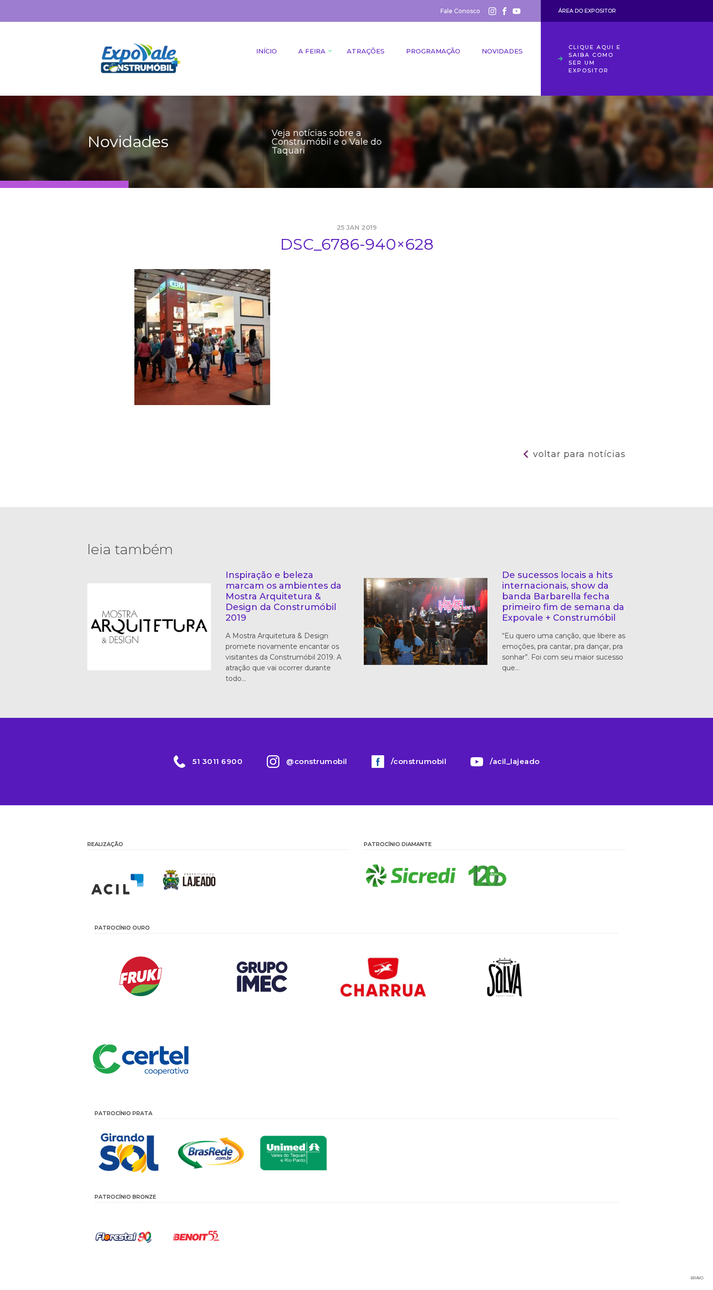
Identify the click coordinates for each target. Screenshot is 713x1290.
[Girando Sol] (128, 1153)
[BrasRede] (211, 1153)
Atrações (366, 51)
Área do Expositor (587, 10)
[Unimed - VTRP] (293, 1153)
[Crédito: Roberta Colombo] (202, 402)
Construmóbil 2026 (140, 59)
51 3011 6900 (218, 761)
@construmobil (316, 761)
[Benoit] (196, 1236)
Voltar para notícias (579, 454)
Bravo (697, 1278)
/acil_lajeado (515, 761)
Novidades (502, 51)
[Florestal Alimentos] (124, 1236)
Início (266, 51)
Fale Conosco (460, 11)
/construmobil (419, 761)
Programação (433, 51)
